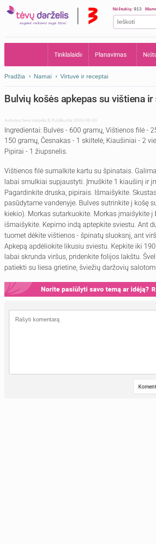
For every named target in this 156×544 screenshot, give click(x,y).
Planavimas (111, 54)
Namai (43, 76)
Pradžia (26, 54)
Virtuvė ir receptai (84, 76)
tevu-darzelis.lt (36, 120)
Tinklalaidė (68, 54)
